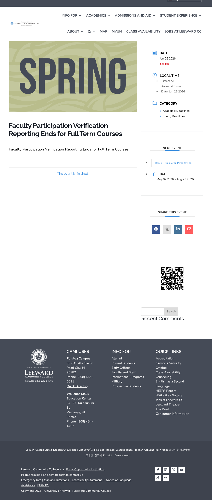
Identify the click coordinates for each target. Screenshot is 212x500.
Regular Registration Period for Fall (173, 163)
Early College (121, 368)
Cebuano (149, 449)
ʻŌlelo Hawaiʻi (121, 455)
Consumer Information (172, 413)
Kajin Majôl (161, 449)
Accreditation (165, 358)
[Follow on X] (174, 470)
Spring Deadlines (174, 116)
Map (103, 31)
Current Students (123, 363)
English (30, 449)
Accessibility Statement (86, 480)
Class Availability (143, 31)
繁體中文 (185, 449)
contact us (76, 475)
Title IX (44, 485)
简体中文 (174, 449)
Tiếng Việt (77, 449)
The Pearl (162, 409)
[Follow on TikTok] (158, 478)
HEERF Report (166, 391)
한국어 (98, 455)
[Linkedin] (178, 229)
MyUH (117, 31)
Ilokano (100, 449)
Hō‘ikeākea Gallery (169, 395)
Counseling (163, 377)
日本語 (89, 455)
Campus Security (168, 363)
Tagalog (110, 449)
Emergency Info (31, 480)
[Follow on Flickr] (166, 478)
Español (107, 455)
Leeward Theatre (167, 404)
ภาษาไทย (89, 449)
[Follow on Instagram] (166, 470)
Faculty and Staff (123, 372)
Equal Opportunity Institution (85, 469)
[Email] (189, 229)
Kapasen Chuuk (62, 449)
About (73, 31)
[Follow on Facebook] (158, 470)
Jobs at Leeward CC (183, 31)
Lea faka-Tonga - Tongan (129, 449)
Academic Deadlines (176, 111)
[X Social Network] (167, 229)
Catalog (161, 368)
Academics (96, 15)
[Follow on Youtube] (181, 470)
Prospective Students (126, 386)
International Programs (128, 377)
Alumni (117, 358)
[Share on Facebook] (156, 229)
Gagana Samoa (43, 449)
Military (117, 381)
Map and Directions (56, 480)
